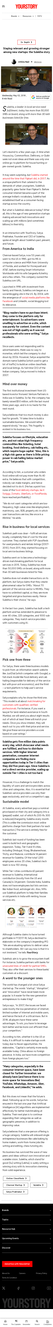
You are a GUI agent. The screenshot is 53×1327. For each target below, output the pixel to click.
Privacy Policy (41, 1273)
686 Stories (38, 62)
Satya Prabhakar (14, 1192)
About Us (6, 1273)
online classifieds (15, 1178)
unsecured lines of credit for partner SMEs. (25, 965)
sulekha (37, 1185)
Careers (22, 1273)
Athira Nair (23, 62)
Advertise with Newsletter (17, 1264)
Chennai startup (14, 1185)
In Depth (25, 42)
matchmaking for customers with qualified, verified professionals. (24, 705)
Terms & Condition (9, 1277)
